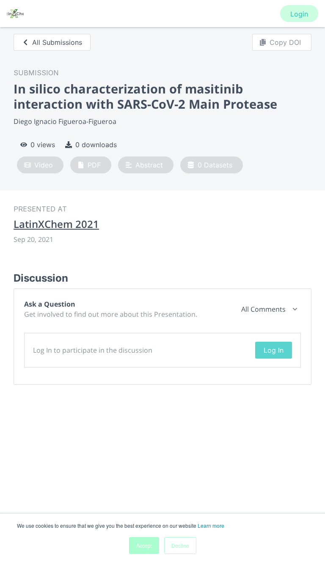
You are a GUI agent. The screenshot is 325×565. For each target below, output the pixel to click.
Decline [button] (180, 545)
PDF (94, 165)
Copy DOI (285, 42)
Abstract (149, 165)
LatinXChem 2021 (56, 224)
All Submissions (57, 42)
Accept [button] (144, 545)
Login (299, 14)
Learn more (211, 525)
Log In (274, 350)
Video (43, 165)
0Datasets (215, 165)
